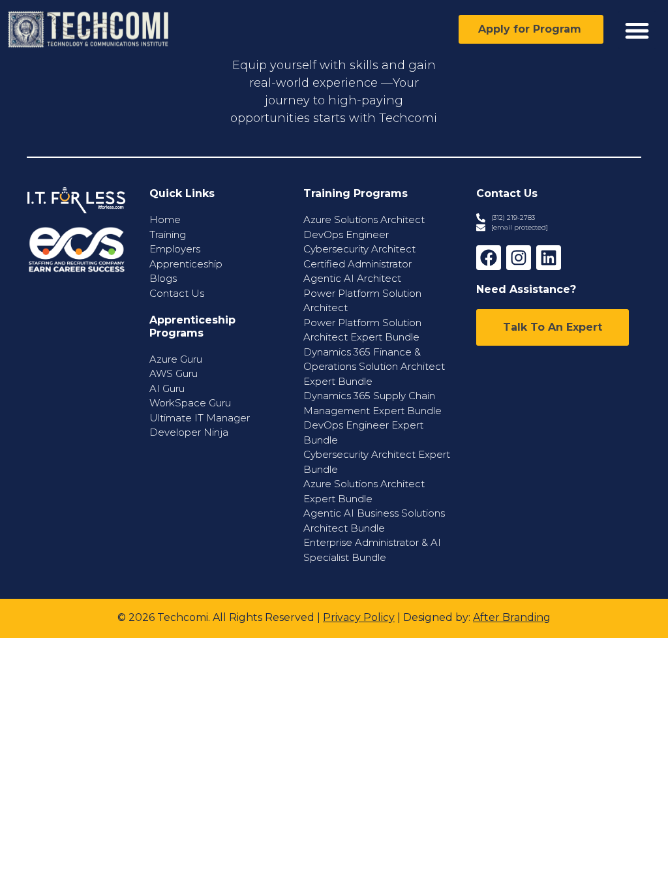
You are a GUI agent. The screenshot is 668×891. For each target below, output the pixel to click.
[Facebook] (488, 257)
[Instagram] (518, 257)
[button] (637, 30)
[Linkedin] (548, 257)
